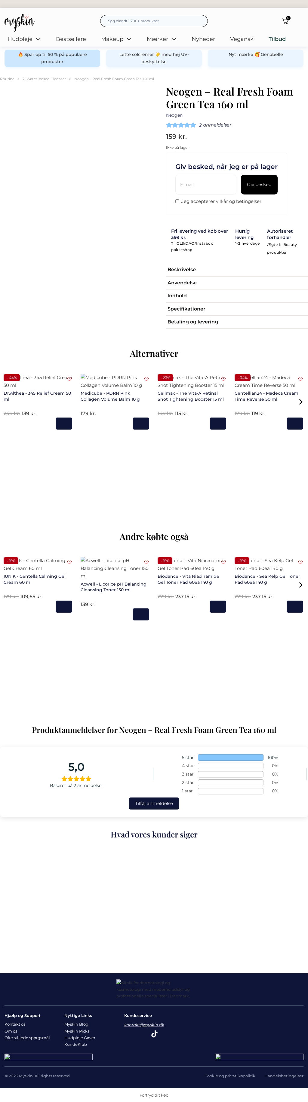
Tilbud (277, 39)
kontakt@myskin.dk (144, 1024)
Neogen (174, 115)
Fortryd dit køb (154, 1095)
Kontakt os (15, 1024)
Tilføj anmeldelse (154, 803)
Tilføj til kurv (64, 424)
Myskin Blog (76, 1024)
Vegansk (242, 39)
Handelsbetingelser (283, 1075)
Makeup (112, 39)
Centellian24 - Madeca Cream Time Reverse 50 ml (266, 396)
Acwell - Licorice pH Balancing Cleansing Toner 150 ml (113, 587)
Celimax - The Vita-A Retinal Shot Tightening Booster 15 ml (191, 396)
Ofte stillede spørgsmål (27, 1037)
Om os (11, 1031)
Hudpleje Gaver (79, 1037)
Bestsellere (71, 39)
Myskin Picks (76, 1031)
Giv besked (259, 184)
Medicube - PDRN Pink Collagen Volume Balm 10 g (110, 396)
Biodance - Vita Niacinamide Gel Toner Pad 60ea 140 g (188, 579)
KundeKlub (75, 1044)
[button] (237, 269)
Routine (7, 79)
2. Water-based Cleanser (44, 79)
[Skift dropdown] (38, 39)
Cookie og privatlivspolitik (230, 1075)
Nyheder (203, 39)
